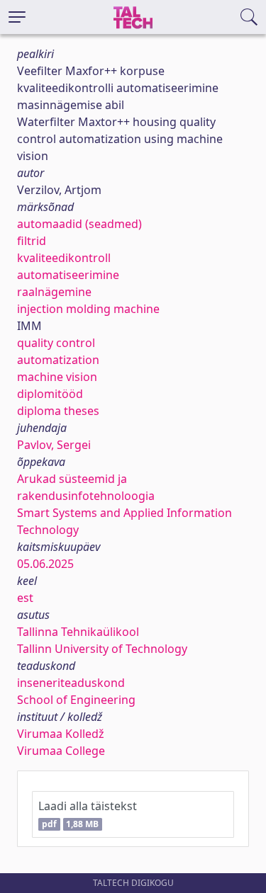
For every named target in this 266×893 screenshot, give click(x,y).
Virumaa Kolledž (60, 733)
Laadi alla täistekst (87, 814)
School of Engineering (76, 699)
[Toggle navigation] (17, 17)
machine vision (57, 377)
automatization (58, 360)
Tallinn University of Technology (102, 648)
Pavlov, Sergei (54, 445)
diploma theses (58, 411)
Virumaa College (61, 750)
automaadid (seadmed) (79, 224)
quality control (56, 343)
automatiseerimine (68, 275)
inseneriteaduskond (71, 682)
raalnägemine (54, 292)
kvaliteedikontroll (64, 258)
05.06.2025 (45, 563)
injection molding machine (88, 309)
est (25, 597)
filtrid (31, 241)
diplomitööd (50, 394)
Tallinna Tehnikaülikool (78, 631)
